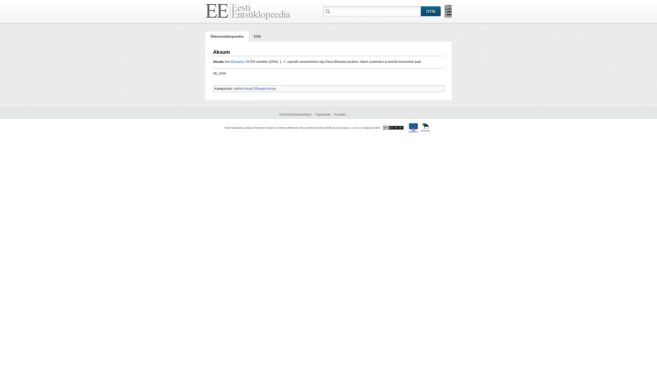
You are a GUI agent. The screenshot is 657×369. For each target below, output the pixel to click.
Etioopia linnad (265, 88)
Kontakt (340, 114)
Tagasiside (323, 114)
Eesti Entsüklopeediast (295, 114)
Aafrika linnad (243, 88)
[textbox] (376, 11)
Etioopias (237, 62)
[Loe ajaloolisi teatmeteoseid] (448, 11)
